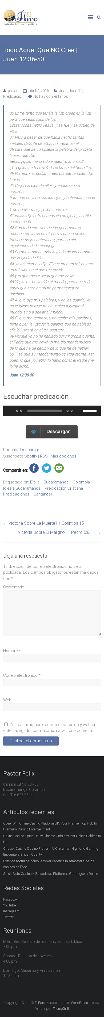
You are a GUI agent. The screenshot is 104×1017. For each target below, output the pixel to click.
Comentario (13, 587)
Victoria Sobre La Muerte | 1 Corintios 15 (43, 523)
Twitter (8, 917)
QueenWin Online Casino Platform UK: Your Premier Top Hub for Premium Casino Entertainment (50, 826)
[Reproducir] (10, 411)
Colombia (81, 482)
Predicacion (13, 96)
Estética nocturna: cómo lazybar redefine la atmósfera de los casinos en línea (48, 864)
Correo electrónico (22, 675)
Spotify (30, 456)
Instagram (11, 911)
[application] (52, 411)
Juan (63, 91)
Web (7, 700)
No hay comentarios (50, 96)
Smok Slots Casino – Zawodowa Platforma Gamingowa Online (50, 874)
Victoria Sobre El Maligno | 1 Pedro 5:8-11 (59, 532)
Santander (43, 494)
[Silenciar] (79, 411)
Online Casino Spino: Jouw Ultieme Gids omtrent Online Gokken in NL (52, 839)
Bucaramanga (56, 482)
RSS (44, 456)
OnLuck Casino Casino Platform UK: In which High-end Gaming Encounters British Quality (50, 851)
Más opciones (63, 456)
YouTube (9, 905)
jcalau (13, 91)
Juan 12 (75, 91)
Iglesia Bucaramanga (22, 488)
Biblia (34, 482)
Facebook (10, 899)
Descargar (29, 449)
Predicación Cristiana (64, 488)
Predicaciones (16, 494)
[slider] (90, 410)
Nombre (12, 650)
